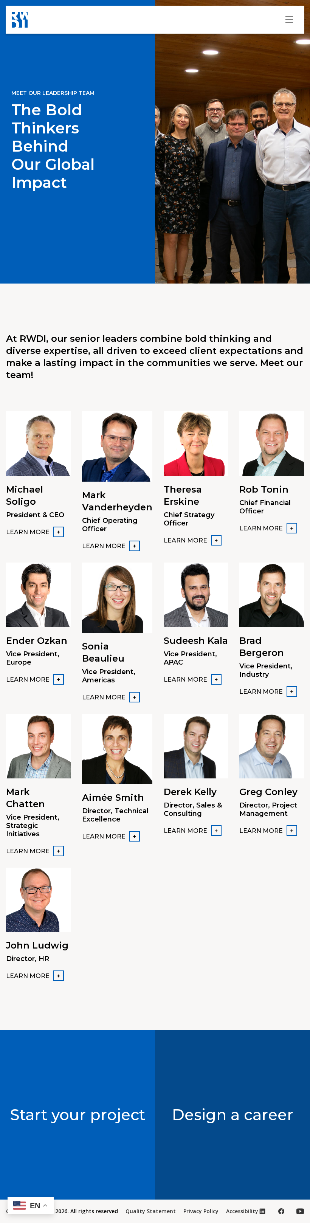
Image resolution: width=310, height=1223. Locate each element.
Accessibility (242, 1211)
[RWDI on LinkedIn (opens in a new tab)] (262, 1211)
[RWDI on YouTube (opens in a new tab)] (300, 1211)
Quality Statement (151, 1211)
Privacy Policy (201, 1211)
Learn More (28, 532)
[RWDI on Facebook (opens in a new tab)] (281, 1211)
